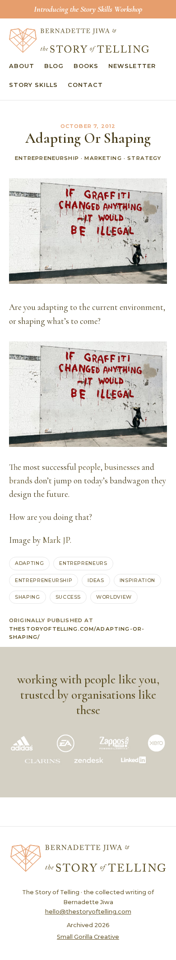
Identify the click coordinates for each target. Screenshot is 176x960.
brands (20, 481)
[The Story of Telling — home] (79, 40)
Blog (54, 66)
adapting (29, 563)
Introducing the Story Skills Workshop (88, 9)
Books (86, 66)
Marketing (102, 158)
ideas (96, 580)
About (21, 66)
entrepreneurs (83, 563)
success (68, 597)
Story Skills (33, 85)
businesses (122, 467)
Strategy (144, 158)
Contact (85, 85)
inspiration (137, 580)
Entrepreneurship (47, 158)
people (89, 467)
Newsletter (131, 66)
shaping (27, 597)
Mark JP (56, 540)
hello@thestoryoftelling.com (88, 911)
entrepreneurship (43, 580)
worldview (114, 597)
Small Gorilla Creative (88, 936)
